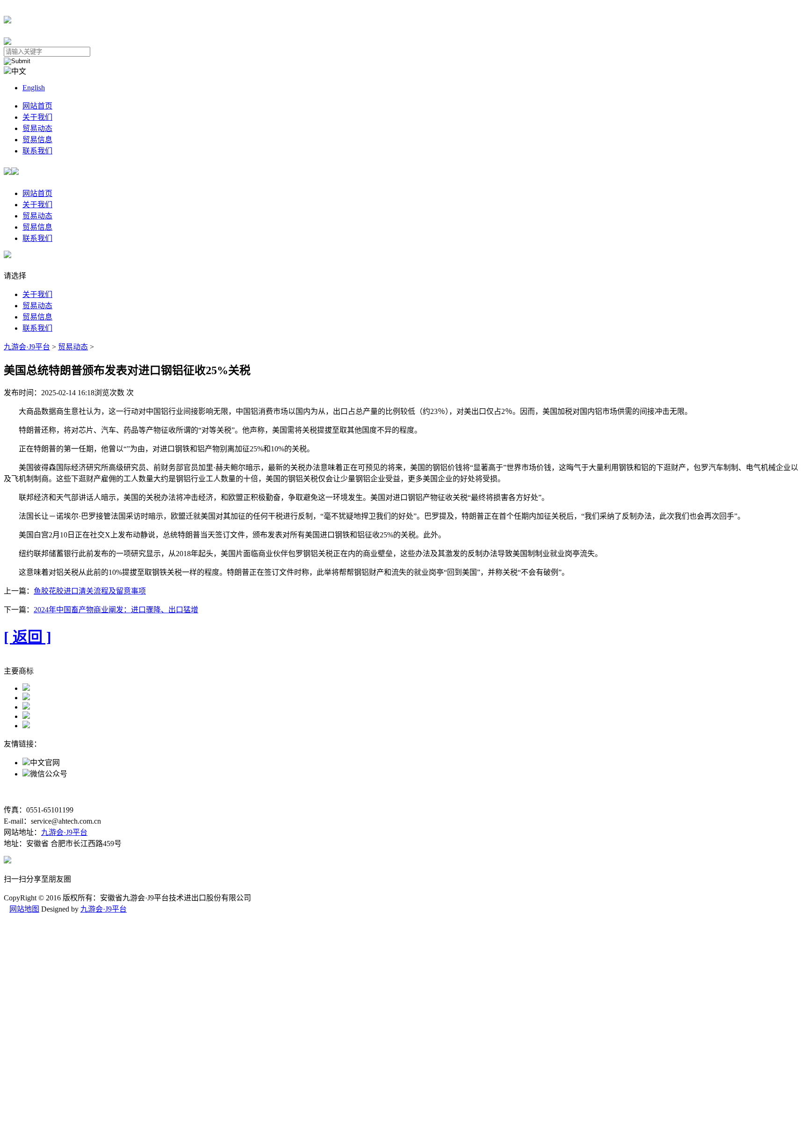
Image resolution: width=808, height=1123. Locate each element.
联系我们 (37, 151)
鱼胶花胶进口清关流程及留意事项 (90, 591)
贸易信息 (37, 140)
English (33, 88)
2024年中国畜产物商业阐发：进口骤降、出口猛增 (116, 610)
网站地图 (24, 909)
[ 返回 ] (27, 637)
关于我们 (37, 117)
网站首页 (37, 106)
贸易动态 (37, 128)
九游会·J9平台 (27, 347)
